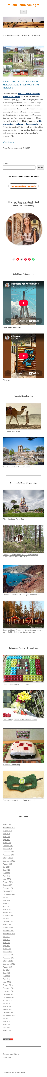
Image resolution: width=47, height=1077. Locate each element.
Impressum (7, 1057)
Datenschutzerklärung (11, 1054)
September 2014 (9, 1015)
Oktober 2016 (8, 961)
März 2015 (7, 1006)
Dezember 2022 (8, 888)
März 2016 (7, 982)
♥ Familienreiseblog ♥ (23, 5)
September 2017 (9, 934)
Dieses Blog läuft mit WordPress (14, 1072)
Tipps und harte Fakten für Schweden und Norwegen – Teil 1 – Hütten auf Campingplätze (23, 631)
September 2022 (9, 894)
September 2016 (9, 964)
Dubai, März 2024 (13, 431)
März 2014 (7, 1031)
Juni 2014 (6, 1021)
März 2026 (7, 825)
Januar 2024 (7, 849)
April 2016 (6, 979)
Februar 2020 (8, 928)
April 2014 (6, 1028)
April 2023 (6, 876)
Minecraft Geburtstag (11, 765)
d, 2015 (24, 556)
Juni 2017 (6, 940)
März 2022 (7, 909)
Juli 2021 (6, 918)
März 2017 (7, 949)
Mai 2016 (6, 976)
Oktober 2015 (8, 994)
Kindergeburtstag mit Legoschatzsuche (18, 684)
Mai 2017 (6, 943)
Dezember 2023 (8, 852)
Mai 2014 (6, 1024)
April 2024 (6, 840)
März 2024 (7, 843)
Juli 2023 (6, 867)
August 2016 (7, 967)
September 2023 (9, 861)
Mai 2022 (6, 903)
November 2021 (8, 915)
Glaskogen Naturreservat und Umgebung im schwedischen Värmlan (20, 555)
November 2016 (8, 958)
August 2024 (7, 831)
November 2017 (8, 931)
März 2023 (7, 879)
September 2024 (9, 828)
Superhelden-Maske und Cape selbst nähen (20, 800)
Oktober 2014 (8, 1012)
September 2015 (9, 997)
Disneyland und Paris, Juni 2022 (16, 519)
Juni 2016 (6, 973)
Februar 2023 (8, 882)
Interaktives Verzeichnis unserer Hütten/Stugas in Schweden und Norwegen (21, 84)
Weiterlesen (9, 142)
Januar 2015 (7, 1009)
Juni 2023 (6, 870)
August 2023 (7, 864)
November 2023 (8, 855)
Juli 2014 (6, 1018)
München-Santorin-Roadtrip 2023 (16, 467)
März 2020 (7, 925)
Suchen (6, 164)
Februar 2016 (8, 985)
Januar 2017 (7, 952)
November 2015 (8, 991)
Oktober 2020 (8, 921)
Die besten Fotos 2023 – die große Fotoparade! (22, 595)
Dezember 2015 (8, 988)
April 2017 (6, 946)
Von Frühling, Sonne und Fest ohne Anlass (20, 720)
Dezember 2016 (8, 955)
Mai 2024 (6, 837)
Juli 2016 (6, 970)
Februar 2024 (8, 846)
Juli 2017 (6, 937)
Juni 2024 (6, 834)
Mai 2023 (6, 873)
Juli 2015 (6, 1003)
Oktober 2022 (8, 891)
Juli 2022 (6, 897)
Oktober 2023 (8, 858)
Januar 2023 (7, 885)
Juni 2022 (6, 900)
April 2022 (6, 906)
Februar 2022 (8, 912)
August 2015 (7, 1000)
